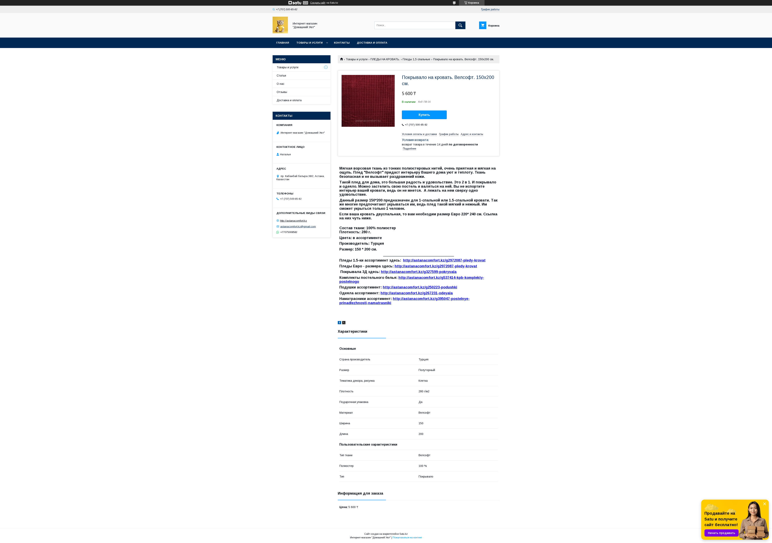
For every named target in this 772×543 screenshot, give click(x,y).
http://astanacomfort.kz (293, 220)
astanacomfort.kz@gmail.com (298, 226)
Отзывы (282, 92)
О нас (280, 83)
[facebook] (339, 323)
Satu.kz (403, 534)
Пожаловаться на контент (407, 537)
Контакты (342, 42)
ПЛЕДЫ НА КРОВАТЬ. (385, 59)
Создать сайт (317, 2)
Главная (282, 42)
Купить (424, 115)
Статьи (281, 75)
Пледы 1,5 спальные (416, 59)
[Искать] (460, 25)
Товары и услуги (309, 42)
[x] (343, 323)
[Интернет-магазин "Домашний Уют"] (280, 32)
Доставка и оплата (372, 42)
